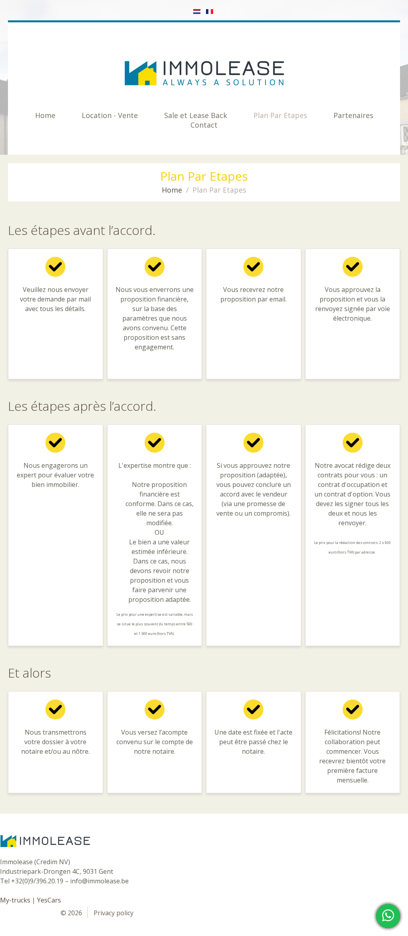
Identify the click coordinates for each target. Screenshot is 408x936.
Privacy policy (113, 912)
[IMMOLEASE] (204, 73)
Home (172, 190)
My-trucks (15, 900)
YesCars (49, 900)
